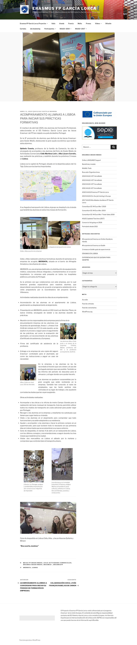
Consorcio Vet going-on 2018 (92, 222)
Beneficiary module (88, 164)
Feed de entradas (88, 304)
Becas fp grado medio (33, 563)
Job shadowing (35, 29)
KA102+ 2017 (80, 29)
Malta (80, 23)
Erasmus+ (48, 564)
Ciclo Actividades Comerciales (58, 563)
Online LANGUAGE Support (91, 160)
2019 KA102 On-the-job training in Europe (96, 196)
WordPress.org (87, 312)
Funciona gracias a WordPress (29, 640)
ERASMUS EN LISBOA (90, 253)
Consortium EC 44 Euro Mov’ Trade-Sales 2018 (98, 214)
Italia (53, 23)
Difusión (108, 23)
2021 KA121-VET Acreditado (92, 188)
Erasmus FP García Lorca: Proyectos (33, 23)
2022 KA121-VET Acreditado (92, 184)
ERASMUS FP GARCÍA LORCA (64, 8)
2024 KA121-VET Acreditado (92, 176)
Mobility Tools (86, 168)
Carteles (23, 29)
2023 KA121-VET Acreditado (92, 180)
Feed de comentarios (89, 308)
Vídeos (97, 23)
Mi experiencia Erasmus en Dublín (93, 245)
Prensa (88, 23)
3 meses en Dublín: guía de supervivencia (96, 249)
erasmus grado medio (33, 564)
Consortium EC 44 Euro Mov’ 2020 (94, 206)
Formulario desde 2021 (90, 226)
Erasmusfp (58, 564)
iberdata (27, 567)
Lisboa (35, 567)
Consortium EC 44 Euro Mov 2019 (94, 210)
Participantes (49, 29)
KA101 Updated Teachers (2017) (93, 218)
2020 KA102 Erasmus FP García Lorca (95, 192)
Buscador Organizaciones (91, 172)
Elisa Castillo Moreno (46, 111)
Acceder (85, 300)
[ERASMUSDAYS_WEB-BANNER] (99, 132)
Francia (71, 23)
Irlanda (61, 23)
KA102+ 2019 (65, 29)
